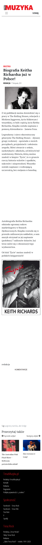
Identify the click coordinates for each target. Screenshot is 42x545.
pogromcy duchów (11, 425)
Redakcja (6, 83)
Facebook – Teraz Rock (11, 505)
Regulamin (6, 489)
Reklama (6, 485)
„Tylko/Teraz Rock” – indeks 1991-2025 (17, 541)
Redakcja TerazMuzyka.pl (11, 479)
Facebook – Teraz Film (10, 508)
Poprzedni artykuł (9, 435)
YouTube (6, 512)
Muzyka (7, 66)
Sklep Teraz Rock (9, 534)
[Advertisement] (21, 41)
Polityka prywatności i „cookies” (14, 492)
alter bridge (22, 425)
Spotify (5, 518)
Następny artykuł (32, 435)
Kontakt (5, 482)
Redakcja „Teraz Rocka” (11, 531)
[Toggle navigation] (6, 13)
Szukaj (35, 13)
